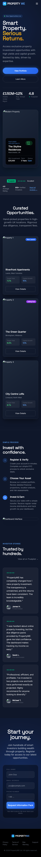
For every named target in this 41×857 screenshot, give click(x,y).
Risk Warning (25, 843)
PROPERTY (14, 3)
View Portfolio (20, 71)
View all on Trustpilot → (28, 559)
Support (35, 842)
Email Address (12, 780)
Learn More (20, 79)
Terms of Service (15, 843)
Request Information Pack (20, 805)
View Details (20, 289)
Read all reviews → (33, 189)
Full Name (10, 769)
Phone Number (12, 791)
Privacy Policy (5, 843)
